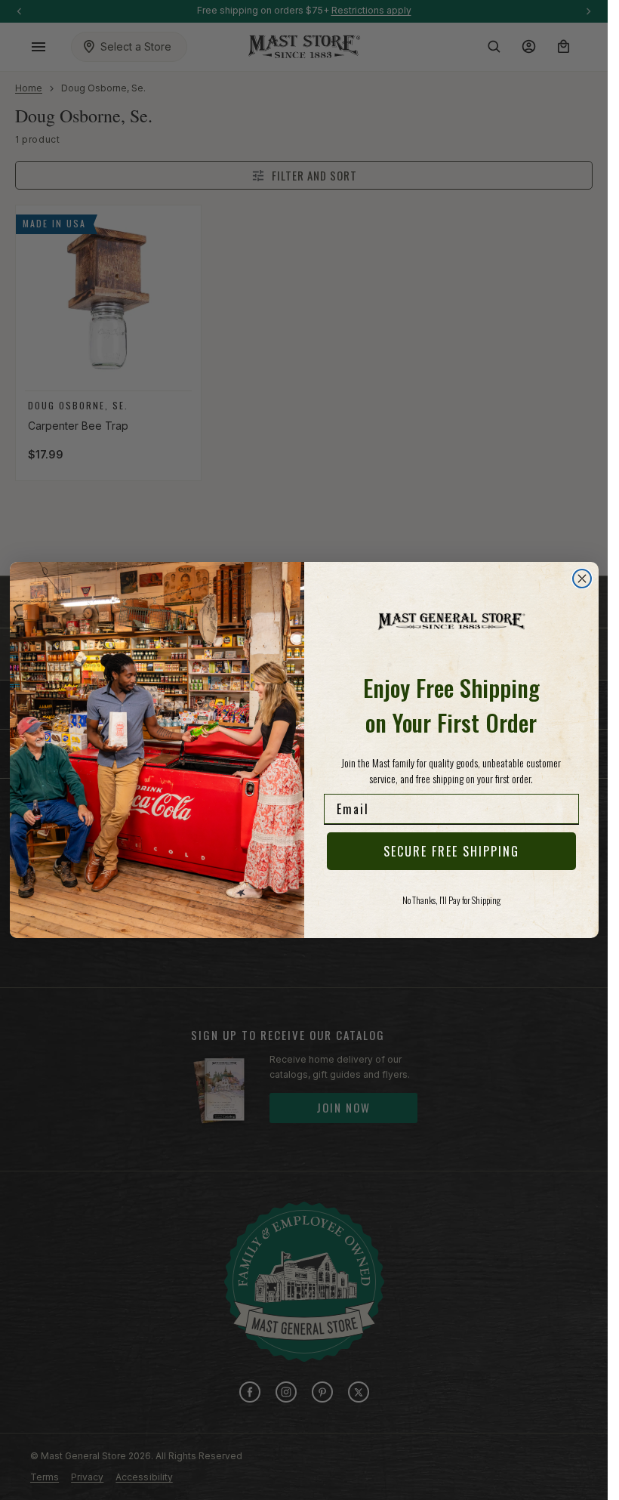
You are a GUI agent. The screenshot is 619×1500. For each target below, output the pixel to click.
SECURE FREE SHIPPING (451, 851)
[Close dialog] (582, 578)
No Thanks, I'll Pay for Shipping (451, 900)
